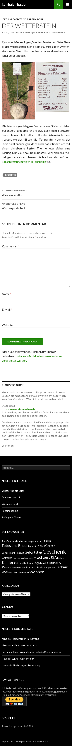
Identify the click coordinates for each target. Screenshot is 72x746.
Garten (50, 546)
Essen (46, 541)
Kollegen (28, 563)
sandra (6, 665)
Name (6, 294)
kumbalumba (24, 32)
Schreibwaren (18, 567)
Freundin (32, 546)
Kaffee (60, 558)
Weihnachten (10, 572)
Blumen (12, 541)
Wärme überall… (14, 193)
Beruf (5, 541)
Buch (19, 541)
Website (7, 325)
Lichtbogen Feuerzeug (27, 665)
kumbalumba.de (13, 4)
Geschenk (10, 175)
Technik (62, 567)
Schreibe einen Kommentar (49, 32)
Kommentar (10, 246)
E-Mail (7, 309)
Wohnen (36, 572)
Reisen (6, 567)
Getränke (7, 557)
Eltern (38, 541)
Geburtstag (33, 552)
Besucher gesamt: (12, 726)
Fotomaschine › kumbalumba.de (20, 652)
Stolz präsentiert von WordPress (32, 741)
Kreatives (16, 19)
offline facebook (51, 652)
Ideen (5, 19)
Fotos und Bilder (15, 545)
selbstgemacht (33, 19)
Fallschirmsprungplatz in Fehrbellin (24, 161)
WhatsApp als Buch (13, 206)
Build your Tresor (12, 517)
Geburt (20, 553)
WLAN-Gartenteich (23, 658)
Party (61, 563)
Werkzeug (24, 572)
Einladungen (28, 541)
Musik (43, 563)
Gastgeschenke (9, 553)
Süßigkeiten (49, 567)
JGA (53, 557)
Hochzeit (42, 557)
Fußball (41, 546)
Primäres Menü (67, 4)
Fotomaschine (10, 510)
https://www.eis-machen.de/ (19, 409)
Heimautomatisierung (23, 558)
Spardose (30, 567)
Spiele (40, 567)
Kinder (8, 562)
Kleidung (18, 563)
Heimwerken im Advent (25, 638)
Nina (4, 645)
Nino (4, 638)
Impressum (7, 741)
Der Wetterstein (11, 497)
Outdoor (52, 563)
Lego (36, 563)
